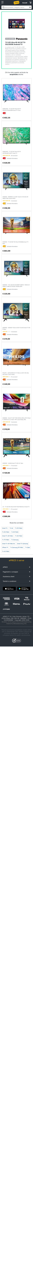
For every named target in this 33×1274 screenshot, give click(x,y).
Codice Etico (15, 622)
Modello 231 (6, 622)
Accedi (24, 3)
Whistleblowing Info (20, 623)
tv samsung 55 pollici (16, 547)
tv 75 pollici (5, 539)
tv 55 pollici (18, 528)
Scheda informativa (12, 158)
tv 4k (11, 528)
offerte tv (5, 547)
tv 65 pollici (14, 532)
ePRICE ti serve (16, 560)
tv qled (27, 547)
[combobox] (16, 7)
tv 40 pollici (18, 536)
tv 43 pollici (5, 551)
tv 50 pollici (5, 532)
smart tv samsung (22, 543)
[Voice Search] (30, 7)
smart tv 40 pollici (7, 536)
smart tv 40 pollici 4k (8, 543)
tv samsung (14, 539)
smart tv (4, 528)
